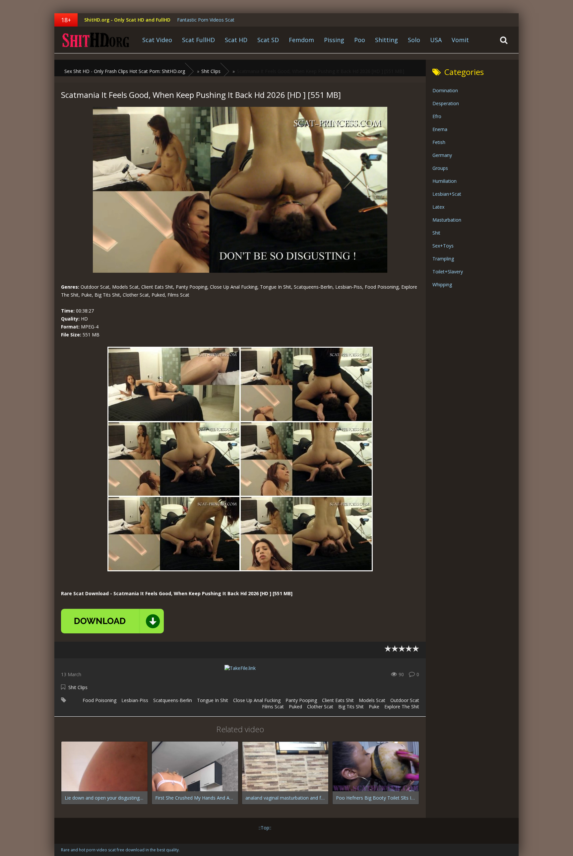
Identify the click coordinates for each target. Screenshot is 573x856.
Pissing (334, 40)
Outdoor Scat (404, 700)
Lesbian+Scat (446, 194)
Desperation (445, 103)
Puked (295, 706)
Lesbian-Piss (134, 700)
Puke (374, 706)
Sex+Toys (443, 246)
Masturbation (446, 220)
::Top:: (265, 827)
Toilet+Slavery (447, 271)
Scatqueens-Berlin (172, 700)
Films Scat (273, 706)
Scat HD (236, 40)
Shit (436, 233)
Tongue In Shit (212, 700)
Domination (445, 90)
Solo (414, 40)
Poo (359, 40)
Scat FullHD (198, 40)
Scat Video (157, 40)
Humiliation (444, 181)
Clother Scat (320, 706)
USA (436, 40)
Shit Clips (78, 687)
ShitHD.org (95, 40)
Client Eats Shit (338, 700)
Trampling (443, 258)
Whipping (442, 284)
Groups (440, 168)
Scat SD (268, 40)
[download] (112, 621)
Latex (438, 207)
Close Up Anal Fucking (257, 700)
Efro (436, 116)
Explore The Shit (401, 706)
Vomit (460, 40)
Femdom (301, 40)
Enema (439, 129)
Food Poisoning (99, 700)
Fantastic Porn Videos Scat (205, 20)
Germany (442, 155)
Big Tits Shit (351, 706)
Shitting (386, 40)
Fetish (438, 142)
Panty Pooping (301, 700)
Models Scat (372, 700)
